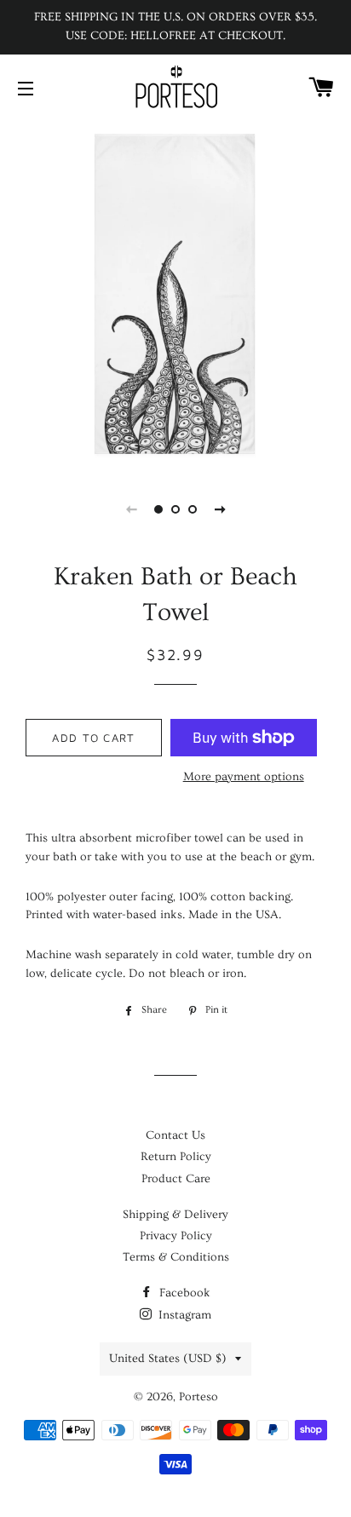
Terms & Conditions (176, 1257)
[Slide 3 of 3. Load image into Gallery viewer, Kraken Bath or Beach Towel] (192, 509)
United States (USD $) (168, 1358)
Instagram (183, 1315)
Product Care (175, 1179)
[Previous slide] (131, 509)
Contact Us (175, 1135)
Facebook (183, 1293)
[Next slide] (220, 509)
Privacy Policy (176, 1236)
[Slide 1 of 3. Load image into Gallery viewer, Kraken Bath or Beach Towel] (158, 509)
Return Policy (176, 1157)
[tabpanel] (175, 293)
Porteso (198, 1397)
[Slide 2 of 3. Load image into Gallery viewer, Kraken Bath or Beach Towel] (175, 509)
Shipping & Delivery (175, 1214)
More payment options (243, 777)
